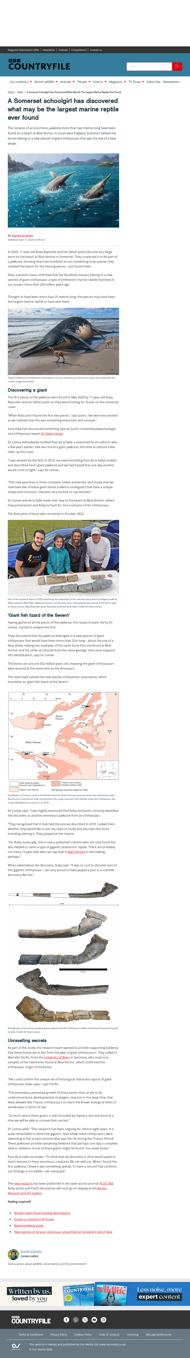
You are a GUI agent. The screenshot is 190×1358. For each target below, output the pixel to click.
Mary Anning (76, 852)
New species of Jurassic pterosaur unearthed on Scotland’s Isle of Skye (63, 1232)
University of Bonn (57, 1057)
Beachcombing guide (29, 1226)
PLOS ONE (106, 1183)
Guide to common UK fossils (34, 1219)
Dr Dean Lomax (52, 434)
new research (23, 1183)
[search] (177, 66)
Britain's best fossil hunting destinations (42, 1213)
